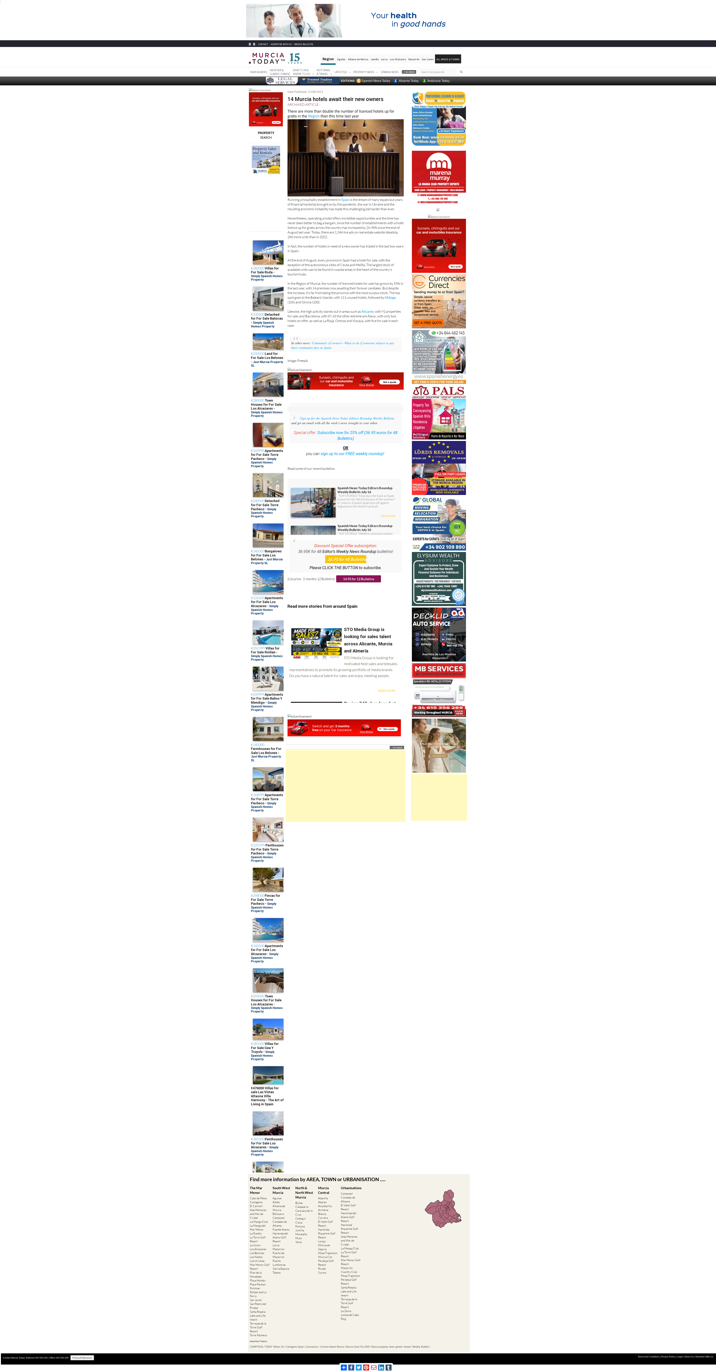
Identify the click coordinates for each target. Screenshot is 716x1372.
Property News (363, 72)
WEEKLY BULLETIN (303, 44)
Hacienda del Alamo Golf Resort (280, 1237)
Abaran (322, 1202)
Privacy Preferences (82, 1357)
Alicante (368, 311)
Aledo (276, 1202)
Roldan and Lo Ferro (258, 1294)
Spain (345, 200)
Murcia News (258, 72)
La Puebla (255, 1233)
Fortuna (300, 1226)
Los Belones (257, 1253)
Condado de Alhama (280, 1223)
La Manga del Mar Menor (258, 1227)
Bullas (299, 1203)
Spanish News (390, 72)
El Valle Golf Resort (325, 1223)
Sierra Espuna (281, 1268)
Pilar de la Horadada (256, 1274)
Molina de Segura (324, 1247)
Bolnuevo (278, 1214)
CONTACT (263, 44)
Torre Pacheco (258, 1335)
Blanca (322, 1214)
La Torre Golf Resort (258, 1239)
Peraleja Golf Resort (326, 1263)
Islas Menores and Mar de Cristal (258, 1214)
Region (314, 116)
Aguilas (277, 1198)
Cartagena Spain (295, 1347)
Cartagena (256, 1202)
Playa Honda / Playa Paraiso (258, 1282)
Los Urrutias (257, 1261)
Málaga (390, 297)
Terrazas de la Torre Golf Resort (258, 1327)
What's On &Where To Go (301, 72)
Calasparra (301, 1207)
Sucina (322, 1272)
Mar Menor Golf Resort (259, 1266)
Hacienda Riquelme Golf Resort (326, 1233)
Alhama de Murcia (358, 59)
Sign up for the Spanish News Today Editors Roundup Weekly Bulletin (347, 418)
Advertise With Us (704, 1356)
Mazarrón (414, 59)
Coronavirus (311, 1347)
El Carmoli (256, 1206)
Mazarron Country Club (349, 1270)
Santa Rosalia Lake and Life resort (258, 1315)
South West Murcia (281, 1190)
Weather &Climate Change (280, 72)
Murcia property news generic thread (391, 1347)
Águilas (341, 59)
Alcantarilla (325, 1206)
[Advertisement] (346, 786)
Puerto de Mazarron (278, 1255)
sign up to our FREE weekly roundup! (352, 453)
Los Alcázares (398, 59)
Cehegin (300, 1218)
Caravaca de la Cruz (304, 1212)
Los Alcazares (258, 1249)
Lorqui (322, 1241)
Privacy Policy (668, 1356)
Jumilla (375, 59)
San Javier (428, 59)
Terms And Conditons (648, 1356)
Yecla (298, 1242)
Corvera (323, 1218)
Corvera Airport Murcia (332, 1347)
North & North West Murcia (304, 1192)
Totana (276, 1272)
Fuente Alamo (281, 1229)
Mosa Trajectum (327, 1253)
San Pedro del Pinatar (258, 1306)
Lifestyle (341, 72)
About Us (689, 1356)
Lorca (384, 59)
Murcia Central (323, 1190)
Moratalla (301, 1234)
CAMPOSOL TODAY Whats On (267, 1347)
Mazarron (278, 1249)
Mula (298, 1238)
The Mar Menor (256, 1190)
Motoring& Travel (323, 72)
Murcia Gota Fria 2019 (358, 1347)
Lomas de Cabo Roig (350, 1317)
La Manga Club (259, 1221)
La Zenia (346, 1311)
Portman (255, 1288)
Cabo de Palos (258, 1198)
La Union (255, 1245)
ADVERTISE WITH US (281, 44)
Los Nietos (256, 1257)
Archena (323, 1210)
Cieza (298, 1222)
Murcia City (325, 1257)
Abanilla (323, 1198)
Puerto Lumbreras (279, 1263)
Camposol (279, 1218)
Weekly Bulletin (420, 1347)
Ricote (322, 1268)
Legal (680, 1356)
